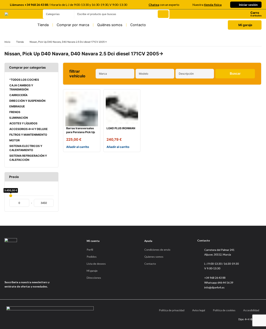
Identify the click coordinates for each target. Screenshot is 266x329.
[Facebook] (5, 272)
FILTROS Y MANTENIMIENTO (28, 134)
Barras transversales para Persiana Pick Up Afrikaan (80, 132)
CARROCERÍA (18, 95)
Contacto (138, 25)
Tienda (43, 25)
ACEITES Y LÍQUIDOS (23, 123)
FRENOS (14, 112)
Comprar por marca (73, 25)
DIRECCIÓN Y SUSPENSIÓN (27, 100)
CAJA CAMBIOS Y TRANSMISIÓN (21, 87)
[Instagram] (15, 272)
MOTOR (14, 140)
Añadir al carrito (77, 147)
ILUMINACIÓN (18, 117)
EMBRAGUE (17, 106)
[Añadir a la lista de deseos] (94, 95)
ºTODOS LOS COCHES (24, 79)
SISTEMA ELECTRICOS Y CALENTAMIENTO (25, 148)
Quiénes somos (109, 25)
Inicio (7, 41)
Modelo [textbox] (143, 73)
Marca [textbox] (103, 73)
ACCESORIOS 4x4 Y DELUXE (28, 129)
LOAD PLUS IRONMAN (121, 128)
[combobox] (115, 73)
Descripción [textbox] (186, 73)
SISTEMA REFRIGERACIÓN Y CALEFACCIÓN (28, 157)
